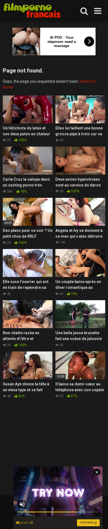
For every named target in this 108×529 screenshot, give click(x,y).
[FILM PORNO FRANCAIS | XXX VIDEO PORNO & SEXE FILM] (32, 11)
